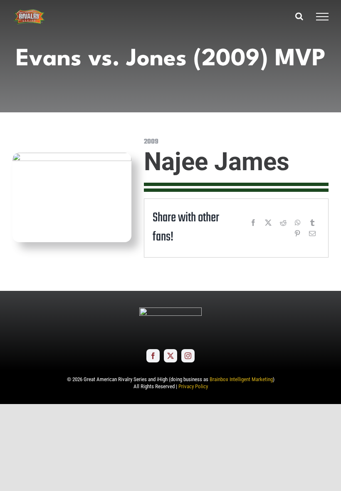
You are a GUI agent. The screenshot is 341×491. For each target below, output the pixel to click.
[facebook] (153, 355)
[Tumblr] (312, 222)
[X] (268, 222)
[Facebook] (253, 222)
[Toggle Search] (299, 16)
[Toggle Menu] (322, 16)
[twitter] (170, 355)
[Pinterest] (297, 233)
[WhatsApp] (298, 222)
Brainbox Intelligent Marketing (241, 379)
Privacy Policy (193, 386)
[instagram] (188, 355)
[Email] (312, 233)
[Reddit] (283, 222)
